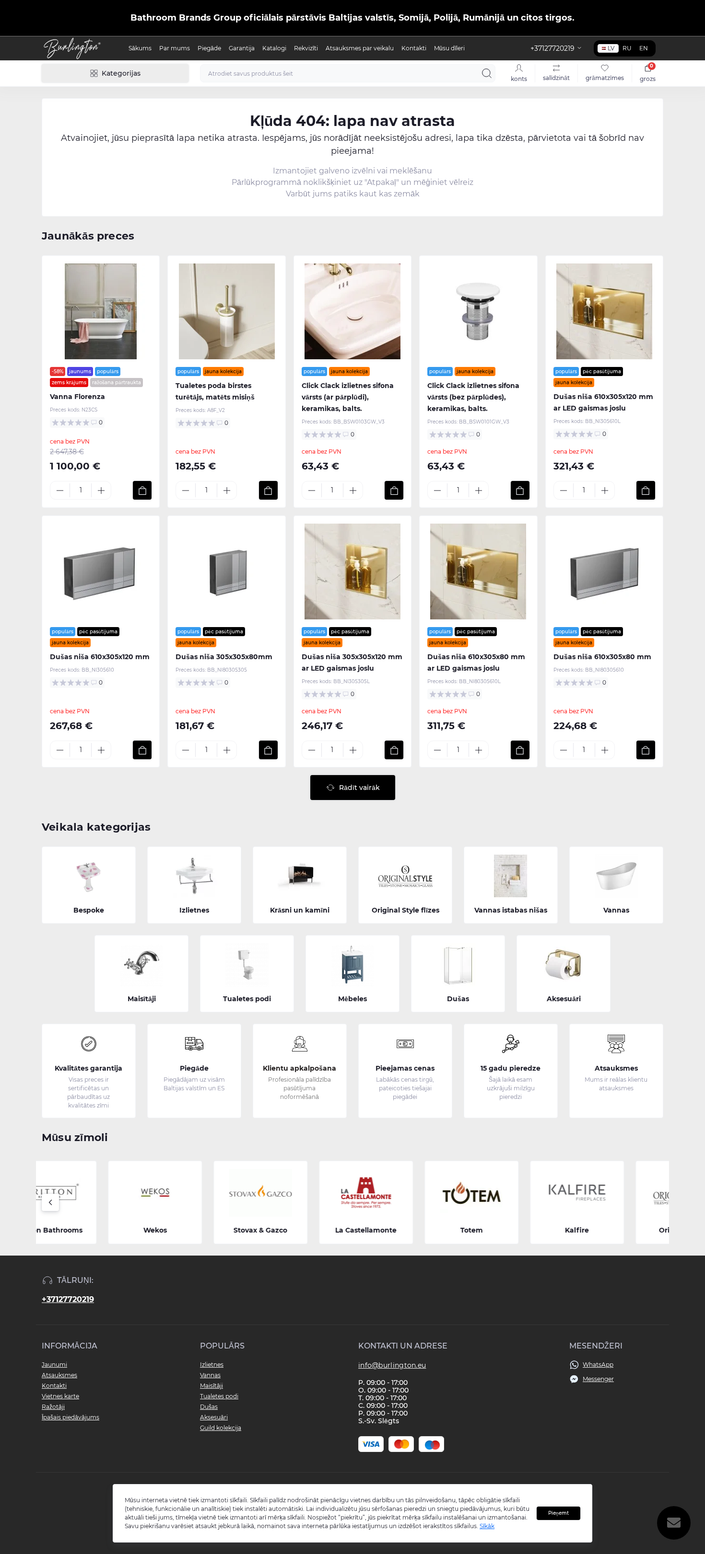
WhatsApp (598, 1364)
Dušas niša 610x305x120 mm (100, 656)
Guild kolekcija (220, 1427)
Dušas (209, 1406)
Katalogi (274, 48)
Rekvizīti (306, 48)
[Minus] (60, 490)
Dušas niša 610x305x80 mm (602, 656)
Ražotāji (53, 1406)
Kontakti (413, 48)
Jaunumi (54, 1364)
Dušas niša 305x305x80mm (224, 656)
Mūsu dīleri (449, 48)
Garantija (242, 48)
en (643, 48)
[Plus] (101, 490)
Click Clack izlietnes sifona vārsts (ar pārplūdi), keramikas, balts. (348, 397)
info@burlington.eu (392, 1365)
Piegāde (209, 48)
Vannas (210, 1375)
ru (627, 48)
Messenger (598, 1379)
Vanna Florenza (77, 396)
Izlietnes (211, 1364)
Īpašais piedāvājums (70, 1417)
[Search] (486, 73)
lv (611, 48)
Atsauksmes (59, 1375)
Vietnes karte (60, 1396)
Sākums (140, 48)
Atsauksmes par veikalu (360, 48)
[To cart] (142, 490)
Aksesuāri (214, 1417)
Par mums (174, 48)
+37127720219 (68, 1299)
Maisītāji (211, 1385)
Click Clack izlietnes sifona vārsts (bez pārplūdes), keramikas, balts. (473, 397)
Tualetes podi (219, 1396)
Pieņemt (558, 1513)
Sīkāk (487, 1526)
